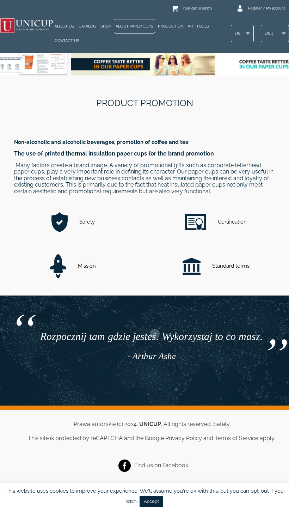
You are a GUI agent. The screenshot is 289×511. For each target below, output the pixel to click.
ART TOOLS (198, 26)
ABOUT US (64, 26)
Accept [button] (151, 501)
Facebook (175, 465)
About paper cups (134, 26)
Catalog (87, 26)
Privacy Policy (183, 438)
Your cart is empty (197, 8)
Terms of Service (236, 438)
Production (170, 26)
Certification (231, 222)
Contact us (67, 40)
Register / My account (266, 8)
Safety (86, 222)
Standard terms (230, 266)
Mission (86, 266)
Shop (105, 26)
